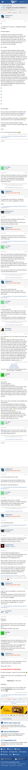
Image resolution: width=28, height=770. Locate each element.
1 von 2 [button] (9, 12)
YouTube (17, 754)
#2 (26, 172)
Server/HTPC (22, 575)
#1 (26, 21)
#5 (26, 233)
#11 (26, 427)
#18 (26, 616)
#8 (26, 306)
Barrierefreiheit (12, 765)
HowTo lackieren (14, 365)
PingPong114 (5, 9)
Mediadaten (13, 763)
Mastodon (5, 754)
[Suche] (26, 1)
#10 (26, 379)
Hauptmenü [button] (2, 2)
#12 (26, 474)
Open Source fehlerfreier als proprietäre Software (14, 187)
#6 (26, 251)
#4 (26, 216)
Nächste (15, 12)
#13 (26, 497)
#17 (26, 588)
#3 (26, 196)
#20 (26, 658)
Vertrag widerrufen (21, 763)
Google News (14, 752)
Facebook (5, 752)
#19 (26, 637)
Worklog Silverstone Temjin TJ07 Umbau (12, 575)
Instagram (23, 752)
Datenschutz (19, 765)
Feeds (4, 749)
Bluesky (18, 749)
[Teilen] (25, 21)
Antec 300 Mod (14, 364)
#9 (26, 334)
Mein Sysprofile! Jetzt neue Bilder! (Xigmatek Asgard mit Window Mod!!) (14, 137)
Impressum (3, 763)
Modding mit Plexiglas (14, 366)
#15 (26, 535)
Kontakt (8, 763)
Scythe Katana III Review (14, 368)
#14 (26, 520)
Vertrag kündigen (4, 765)
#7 (26, 286)
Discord (11, 749)
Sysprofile (3, 575)
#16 (26, 550)
